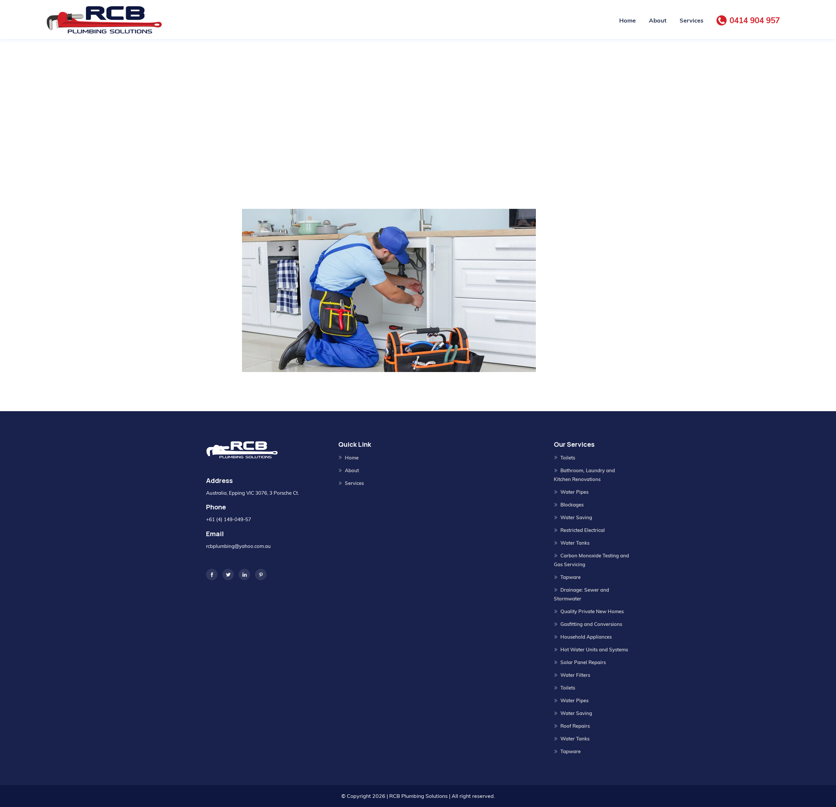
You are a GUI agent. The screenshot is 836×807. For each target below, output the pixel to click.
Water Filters (575, 675)
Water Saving (576, 517)
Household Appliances (586, 637)
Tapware (570, 577)
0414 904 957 (755, 20)
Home (627, 20)
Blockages (572, 505)
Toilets (567, 458)
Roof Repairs (575, 726)
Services (691, 20)
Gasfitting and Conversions (591, 624)
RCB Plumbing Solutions (418, 796)
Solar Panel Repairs (583, 662)
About (658, 20)
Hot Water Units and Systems (594, 649)
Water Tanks (574, 543)
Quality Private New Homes (592, 611)
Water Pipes (574, 492)
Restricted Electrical (582, 530)
